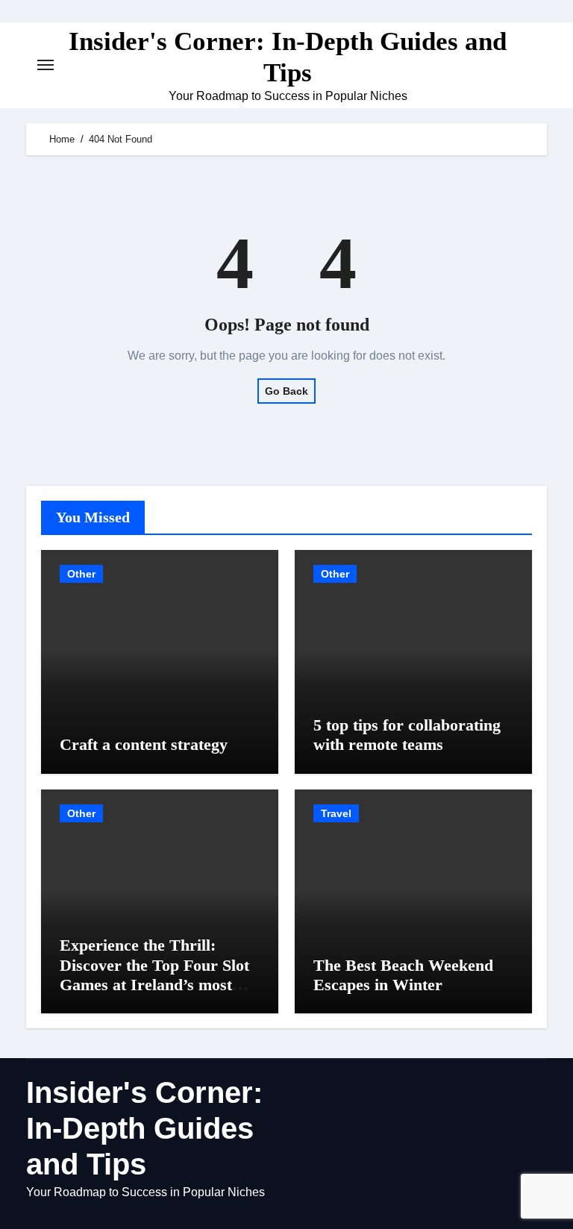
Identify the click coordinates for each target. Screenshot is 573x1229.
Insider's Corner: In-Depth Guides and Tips (144, 1128)
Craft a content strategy (144, 744)
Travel (336, 813)
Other (81, 574)
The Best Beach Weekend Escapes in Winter (403, 975)
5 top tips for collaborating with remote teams (407, 735)
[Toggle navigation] (45, 65)
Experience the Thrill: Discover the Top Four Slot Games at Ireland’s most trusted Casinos (154, 974)
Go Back (286, 391)
